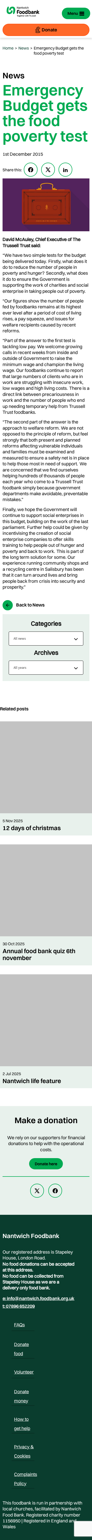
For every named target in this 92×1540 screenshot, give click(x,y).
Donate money (21, 1392)
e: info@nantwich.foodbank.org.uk (38, 1298)
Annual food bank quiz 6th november (39, 954)
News (23, 48)
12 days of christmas (32, 828)
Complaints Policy (25, 1475)
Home (8, 48)
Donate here (46, 1163)
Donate (49, 30)
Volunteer (24, 1372)
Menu (72, 13)
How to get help (22, 1420)
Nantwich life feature (32, 1081)
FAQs (19, 1325)
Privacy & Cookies (24, 1447)
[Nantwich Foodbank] (23, 19)
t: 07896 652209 (19, 1306)
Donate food (21, 1345)
